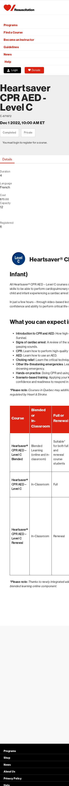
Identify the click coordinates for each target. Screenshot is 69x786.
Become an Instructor (19, 40)
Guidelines (11, 47)
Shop (7, 757)
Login (14, 70)
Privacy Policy (13, 778)
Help (8, 62)
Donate (36, 70)
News (8, 54)
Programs (10, 25)
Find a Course (13, 32)
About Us (9, 771)
